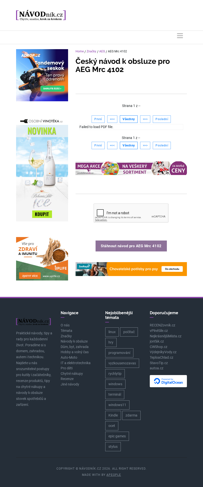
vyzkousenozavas (122, 363)
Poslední (161, 119)
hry (110, 342)
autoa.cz (156, 368)
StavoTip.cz (159, 363)
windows (115, 384)
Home (80, 51)
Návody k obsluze (74, 341)
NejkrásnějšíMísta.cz (165, 336)
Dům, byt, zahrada (75, 347)
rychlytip (115, 374)
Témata (66, 331)
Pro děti (67, 368)
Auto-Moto (69, 357)
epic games (117, 436)
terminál (114, 394)
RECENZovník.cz (162, 325)
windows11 (117, 405)
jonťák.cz (157, 341)
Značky (91, 51)
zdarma (131, 415)
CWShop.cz (158, 347)
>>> (145, 119)
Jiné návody (70, 384)
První (98, 119)
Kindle (113, 415)
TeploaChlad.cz (161, 357)
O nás (65, 325)
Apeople (113, 475)
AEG (102, 51)
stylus (113, 447)
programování (119, 353)
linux (112, 332)
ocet (111, 426)
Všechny (129, 119)
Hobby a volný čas (75, 352)
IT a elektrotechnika (76, 363)
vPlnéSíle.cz (159, 331)
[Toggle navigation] (180, 36)
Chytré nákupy (72, 374)
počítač (129, 332)
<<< (112, 119)
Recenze (67, 379)
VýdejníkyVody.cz (163, 352)
